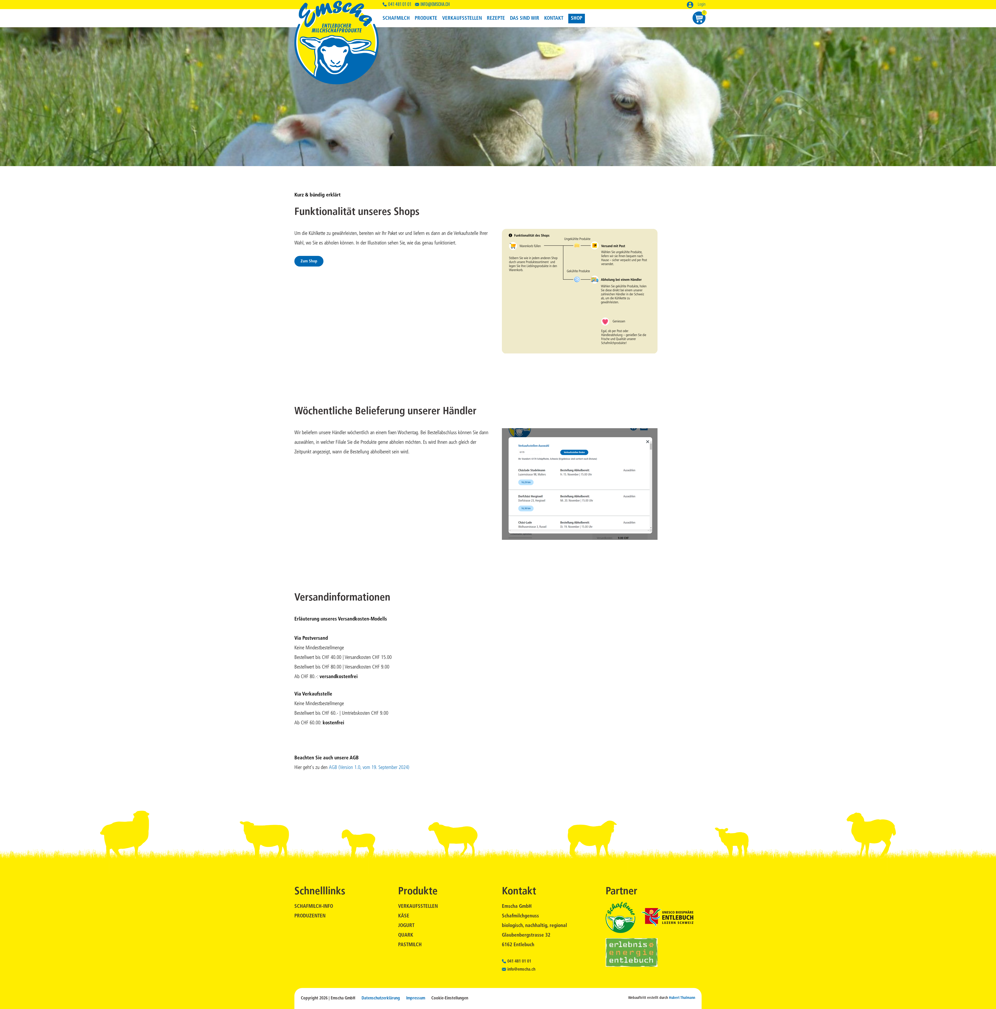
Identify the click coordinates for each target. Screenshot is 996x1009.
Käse (403, 916)
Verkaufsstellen (418, 906)
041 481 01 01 (399, 4)
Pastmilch (410, 945)
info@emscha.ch (435, 4)
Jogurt (406, 925)
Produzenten (310, 916)
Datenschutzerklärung (381, 998)
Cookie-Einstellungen (449, 998)
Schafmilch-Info (313, 906)
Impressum (415, 998)
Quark (405, 935)
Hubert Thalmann (682, 998)
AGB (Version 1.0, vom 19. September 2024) (368, 767)
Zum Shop (309, 261)
